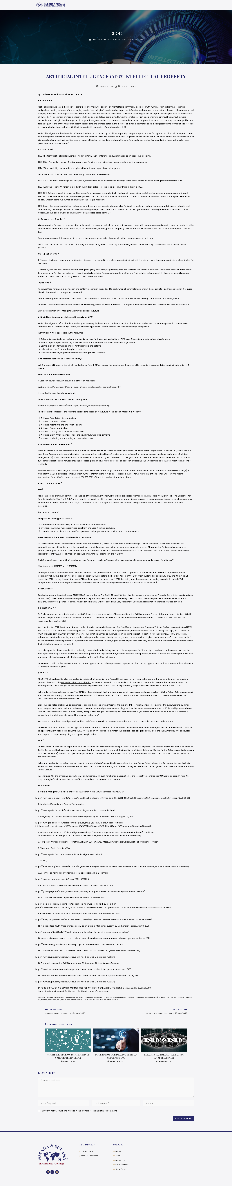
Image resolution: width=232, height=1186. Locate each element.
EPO (97, 997)
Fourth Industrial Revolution (113, 997)
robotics (52, 1000)
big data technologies (86, 997)
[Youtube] (57, 1172)
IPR (39, 1000)
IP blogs (188, 997)
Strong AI (75, 1000)
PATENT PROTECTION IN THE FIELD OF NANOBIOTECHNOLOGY (68, 1056)
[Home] (90, 40)
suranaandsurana (103, 1000)
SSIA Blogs (65, 1000)
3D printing (48, 997)
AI (54, 997)
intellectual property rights (171, 997)
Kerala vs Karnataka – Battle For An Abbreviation (164, 1056)
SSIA (58, 1000)
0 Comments (129, 86)
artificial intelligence (65, 997)
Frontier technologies (137, 997)
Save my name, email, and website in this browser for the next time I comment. (79, 1110)
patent (44, 1000)
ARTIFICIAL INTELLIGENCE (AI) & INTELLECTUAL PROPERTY (120, 40)
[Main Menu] (194, 5)
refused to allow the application (76, 682)
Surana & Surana (87, 1000)
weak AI (115, 1000)
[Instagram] (52, 1172)
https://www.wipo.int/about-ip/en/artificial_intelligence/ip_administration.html (84, 387)
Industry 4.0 (152, 997)
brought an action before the (74, 685)
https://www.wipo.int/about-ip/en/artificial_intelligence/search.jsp (78, 405)
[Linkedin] (48, 1172)
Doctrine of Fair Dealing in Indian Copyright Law (116, 1056)
